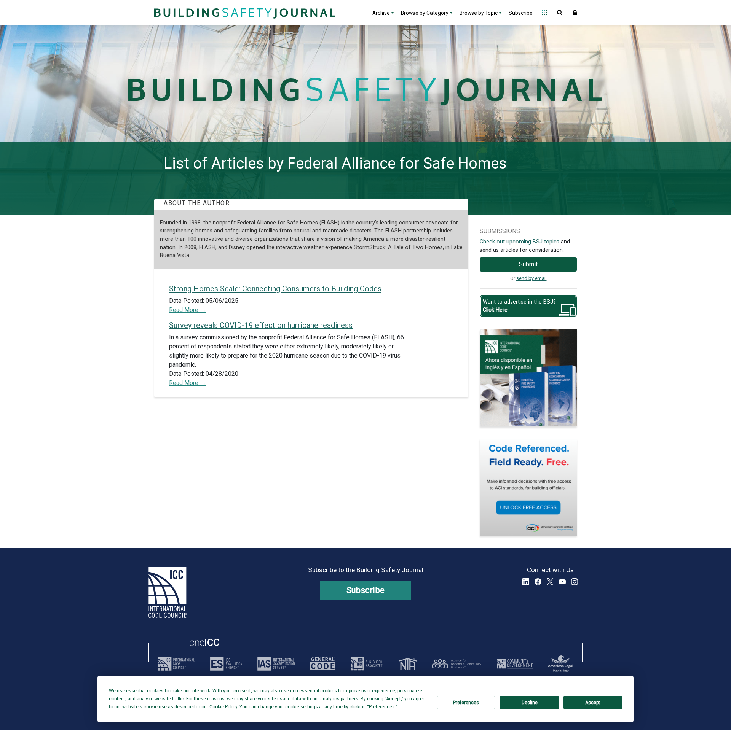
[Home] (243, 12)
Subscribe (521, 13)
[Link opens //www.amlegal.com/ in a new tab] (560, 663)
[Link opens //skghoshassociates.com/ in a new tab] (367, 663)
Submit (528, 264)
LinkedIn (525, 581)
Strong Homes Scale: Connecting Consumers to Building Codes (275, 288)
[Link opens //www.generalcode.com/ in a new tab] (322, 663)
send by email (531, 278)
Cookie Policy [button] (223, 706)
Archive (381, 13)
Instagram (574, 581)
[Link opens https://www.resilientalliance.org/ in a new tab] (456, 663)
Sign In (575, 12)
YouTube (562, 581)
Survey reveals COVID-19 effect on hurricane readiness (261, 325)
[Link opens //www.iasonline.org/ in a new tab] (276, 663)
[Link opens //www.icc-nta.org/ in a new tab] (408, 663)
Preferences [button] (382, 706)
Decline (530, 702)
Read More (184, 309)
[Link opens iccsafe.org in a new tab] (176, 663)
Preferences (466, 702)
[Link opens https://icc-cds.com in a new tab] (515, 663)
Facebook (538, 581)
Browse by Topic (479, 13)
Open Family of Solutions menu (544, 12)
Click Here (495, 310)
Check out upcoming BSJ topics (519, 242)
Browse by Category (424, 13)
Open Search (559, 12)
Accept (592, 702)
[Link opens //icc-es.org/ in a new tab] (226, 663)
